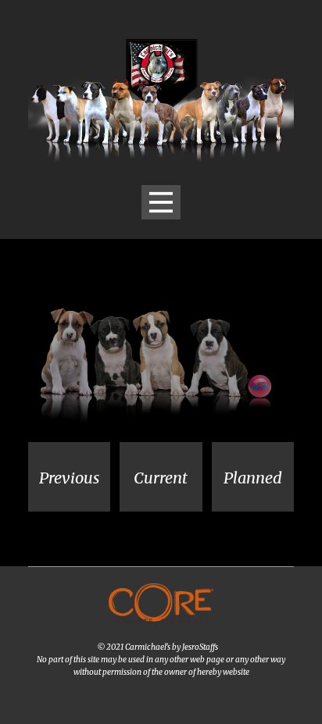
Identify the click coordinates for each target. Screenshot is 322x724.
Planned (253, 477)
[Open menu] (161, 202)
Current (161, 477)
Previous (69, 477)
